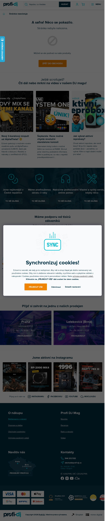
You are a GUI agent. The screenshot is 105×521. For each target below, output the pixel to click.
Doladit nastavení (73, 287)
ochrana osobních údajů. (83, 276)
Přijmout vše (36, 287)
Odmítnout (56, 287)
